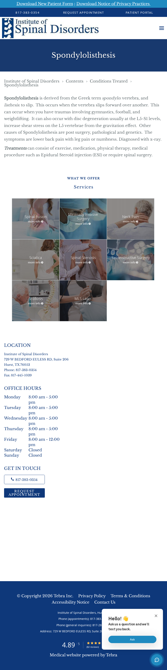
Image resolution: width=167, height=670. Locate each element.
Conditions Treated (109, 81)
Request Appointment (24, 492)
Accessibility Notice (70, 602)
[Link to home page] (49, 28)
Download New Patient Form (44, 3)
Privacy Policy (92, 596)
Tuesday (32, 407)
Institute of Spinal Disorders (32, 81)
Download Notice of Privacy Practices (113, 3)
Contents (75, 81)
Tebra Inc (63, 596)
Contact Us (104, 602)
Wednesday (33, 418)
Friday (32, 439)
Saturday (23, 450)
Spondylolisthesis (21, 85)
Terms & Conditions (130, 596)
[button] (83, 12)
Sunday (23, 455)
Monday (32, 397)
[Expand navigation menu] (161, 28)
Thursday (33, 429)
